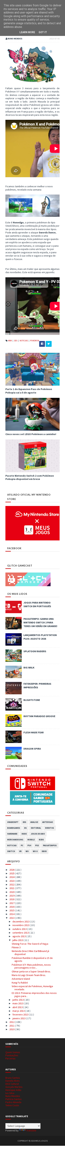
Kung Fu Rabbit (20, 982)
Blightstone (31, 700)
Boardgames (13, 828)
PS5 (37, 845)
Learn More (27, 32)
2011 (12, 1025)
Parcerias (10, 1058)
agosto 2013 (19, 936)
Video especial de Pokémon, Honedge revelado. (32, 988)
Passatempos (50, 845)
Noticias (24, 340)
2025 (12, 873)
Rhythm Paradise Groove (39, 716)
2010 (12, 1029)
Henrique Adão (13, 1090)
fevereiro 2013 (20, 1014)
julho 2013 (18, 940)
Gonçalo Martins (14, 1087)
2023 (12, 880)
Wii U (35, 851)
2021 (12, 888)
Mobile (31, 839)
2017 (12, 903)
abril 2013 (17, 1007)
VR (20, 851)
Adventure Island (21, 978)
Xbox (44, 851)
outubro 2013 (19, 929)
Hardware (12, 834)
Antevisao (47, 822)
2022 (12, 884)
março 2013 (18, 1010)
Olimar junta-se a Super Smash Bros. (31, 971)
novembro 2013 (21, 925)
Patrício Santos (13, 1099)
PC (22, 845)
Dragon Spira (32, 748)
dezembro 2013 (21, 921)
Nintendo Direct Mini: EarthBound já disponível (30, 952)
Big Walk (28, 667)
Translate (31, 1130)
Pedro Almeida (13, 1102)
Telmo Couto (12, 1105)
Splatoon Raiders (34, 651)
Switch (11, 851)
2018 (12, 899)
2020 (12, 892)
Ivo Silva (9, 1093)
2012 (12, 1022)
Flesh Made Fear (33, 732)
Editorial (36, 828)
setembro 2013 (20, 932)
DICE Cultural (12, 1083)
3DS (16, 340)
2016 (12, 906)
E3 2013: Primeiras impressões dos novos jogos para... (34, 994)
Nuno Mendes (12, 1096)
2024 (12, 877)
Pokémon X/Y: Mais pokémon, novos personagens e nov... (31, 966)
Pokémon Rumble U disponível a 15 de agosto (32, 959)
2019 (12, 895)
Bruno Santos (12, 1077)
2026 (12, 869)
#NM (10, 340)
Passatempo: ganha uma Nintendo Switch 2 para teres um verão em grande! (40, 622)
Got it (43, 32)
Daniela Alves (12, 1080)
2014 (12, 914)
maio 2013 (18, 1003)
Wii (27, 851)
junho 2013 (18, 999)
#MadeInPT (12, 822)
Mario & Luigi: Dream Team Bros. (29, 975)
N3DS (41, 839)
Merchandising (15, 839)
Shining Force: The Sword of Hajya (30, 943)
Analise (34, 822)
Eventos (49, 828)
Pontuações (11, 1055)
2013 (12, 917)
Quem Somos (12, 1052)
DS (25, 828)
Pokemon (34, 340)
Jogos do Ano (38, 834)
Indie (24, 834)
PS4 (29, 845)
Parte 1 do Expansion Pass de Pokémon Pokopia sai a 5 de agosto (28, 390)
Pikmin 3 (16, 947)
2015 (12, 910)
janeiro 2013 (19, 1018)
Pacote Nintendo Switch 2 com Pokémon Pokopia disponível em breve (29, 477)
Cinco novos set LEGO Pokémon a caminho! (30, 434)
